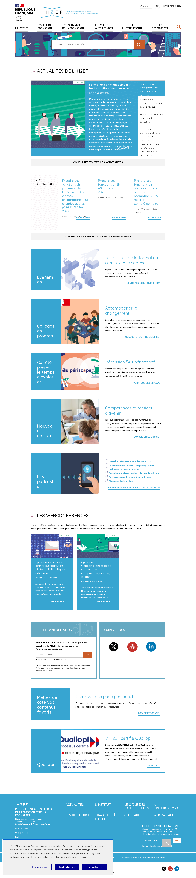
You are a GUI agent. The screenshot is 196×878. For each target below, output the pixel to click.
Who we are (146, 6)
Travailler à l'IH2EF (105, 817)
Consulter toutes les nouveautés (98, 162)
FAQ (17, 837)
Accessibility (157, 6)
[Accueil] (25, 12)
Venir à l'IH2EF (23, 833)
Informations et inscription (143, 283)
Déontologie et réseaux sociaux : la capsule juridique (134, 473)
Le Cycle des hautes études (103, 27)
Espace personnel (171, 6)
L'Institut (21, 28)
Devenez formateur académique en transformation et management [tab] (150, 149)
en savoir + (153, 765)
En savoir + (83, 217)
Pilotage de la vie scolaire (121, 481)
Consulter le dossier (147, 437)
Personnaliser (40, 867)
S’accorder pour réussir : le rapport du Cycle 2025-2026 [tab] (151, 103)
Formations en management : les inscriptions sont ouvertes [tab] (149, 89)
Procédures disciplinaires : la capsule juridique (131, 465)
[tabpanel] (84, 118)
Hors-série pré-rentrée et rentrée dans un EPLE (131, 461)
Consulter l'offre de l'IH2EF (142, 337)
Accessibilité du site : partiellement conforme (143, 857)
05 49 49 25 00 (21, 829)
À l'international (132, 27)
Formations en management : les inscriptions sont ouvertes (109, 86)
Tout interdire (66, 867)
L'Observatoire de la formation (73, 27)
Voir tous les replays (146, 383)
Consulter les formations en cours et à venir (98, 236)
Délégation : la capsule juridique (124, 469)
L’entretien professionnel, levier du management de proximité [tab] (150, 134)
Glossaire (132, 815)
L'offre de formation (45, 27)
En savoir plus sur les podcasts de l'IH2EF (134, 487)
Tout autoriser (94, 867)
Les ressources (160, 27)
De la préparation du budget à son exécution (130, 477)
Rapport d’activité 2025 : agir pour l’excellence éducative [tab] (151, 118)
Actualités (75, 804)
